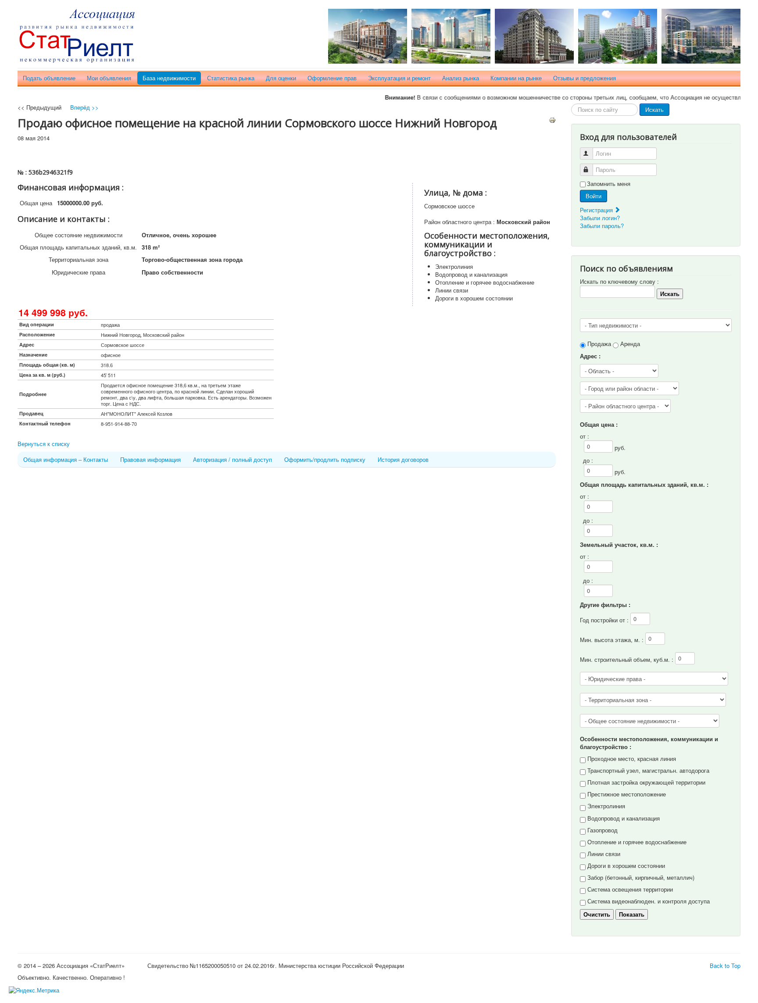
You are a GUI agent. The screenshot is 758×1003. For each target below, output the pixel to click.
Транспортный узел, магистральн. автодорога (648, 770)
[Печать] (552, 119)
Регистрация (597, 210)
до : (588, 460)
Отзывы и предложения (584, 78)
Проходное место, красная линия (631, 758)
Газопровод (602, 830)
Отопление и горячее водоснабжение (636, 842)
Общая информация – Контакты (65, 459)
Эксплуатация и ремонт (399, 78)
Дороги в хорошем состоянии (626, 865)
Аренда (630, 343)
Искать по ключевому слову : (619, 281)
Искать (654, 109)
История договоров (403, 459)
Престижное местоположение (626, 794)
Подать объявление (49, 78)
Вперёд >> (84, 107)
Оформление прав (332, 78)
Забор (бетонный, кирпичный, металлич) (640, 877)
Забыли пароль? (602, 225)
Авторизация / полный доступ (232, 459)
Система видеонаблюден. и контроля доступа (648, 901)
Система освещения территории (630, 889)
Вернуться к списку (44, 443)
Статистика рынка (230, 78)
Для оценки (281, 78)
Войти (593, 196)
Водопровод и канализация (623, 818)
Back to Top (725, 965)
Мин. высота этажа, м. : (612, 639)
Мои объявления (109, 78)
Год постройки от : (605, 620)
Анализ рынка (460, 78)
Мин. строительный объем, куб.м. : (627, 659)
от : (584, 436)
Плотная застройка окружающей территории (646, 782)
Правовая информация (150, 459)
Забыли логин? (600, 218)
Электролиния (606, 806)
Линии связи (603, 854)
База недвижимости (169, 78)
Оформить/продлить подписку (324, 459)
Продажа (599, 343)
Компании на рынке (516, 78)
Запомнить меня (608, 184)
